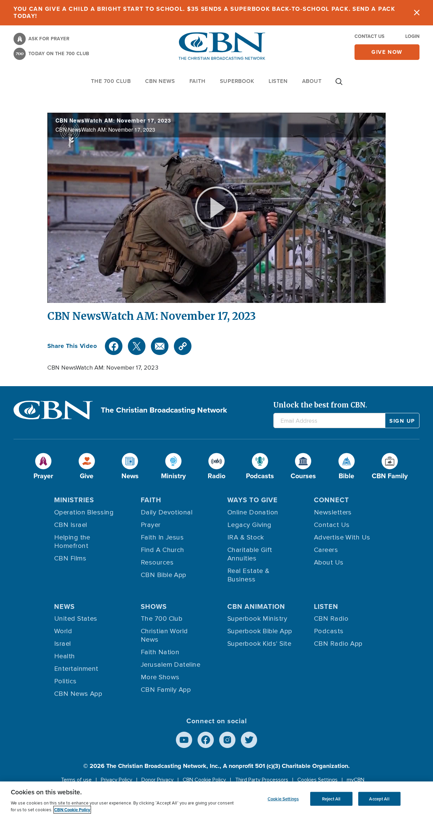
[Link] (182, 346)
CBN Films (70, 558)
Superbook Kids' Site (259, 644)
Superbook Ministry (257, 619)
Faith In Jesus (162, 537)
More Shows (160, 677)
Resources (157, 562)
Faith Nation (160, 652)
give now (387, 52)
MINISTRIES (74, 500)
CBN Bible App (163, 575)
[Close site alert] (417, 12)
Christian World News (164, 635)
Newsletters (333, 512)
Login (412, 36)
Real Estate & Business (248, 575)
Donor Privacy (157, 779)
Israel (62, 644)
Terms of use (76, 779)
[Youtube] (184, 740)
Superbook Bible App (259, 631)
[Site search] (339, 85)
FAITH (197, 81)
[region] (216, 799)
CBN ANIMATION (256, 606)
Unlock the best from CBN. (320, 405)
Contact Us (369, 36)
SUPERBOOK (237, 81)
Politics (65, 681)
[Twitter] (136, 346)
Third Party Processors (261, 779)
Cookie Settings (283, 798)
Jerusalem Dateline (170, 665)
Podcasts (329, 631)
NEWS (64, 606)
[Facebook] (113, 346)
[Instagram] (227, 740)
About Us (329, 562)
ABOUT (312, 81)
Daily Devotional (166, 512)
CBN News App (78, 694)
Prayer (151, 525)
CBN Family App (166, 690)
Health (64, 656)
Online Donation (252, 512)
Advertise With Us (342, 537)
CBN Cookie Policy (204, 779)
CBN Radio (331, 619)
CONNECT (331, 500)
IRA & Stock (245, 537)
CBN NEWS (160, 81)
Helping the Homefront (72, 541)
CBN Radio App (338, 644)
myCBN (355, 779)
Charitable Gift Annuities (249, 554)
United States (75, 619)
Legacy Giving (249, 525)
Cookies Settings (317, 779)
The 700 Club (111, 81)
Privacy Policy (116, 779)
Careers (326, 550)
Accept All (379, 798)
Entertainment (76, 669)
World (63, 631)
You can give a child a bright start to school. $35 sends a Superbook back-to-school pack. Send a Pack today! (204, 12)
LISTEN (278, 81)
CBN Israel (70, 525)
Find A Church (162, 550)
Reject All (331, 798)
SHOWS (154, 606)
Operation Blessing (84, 512)
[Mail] (159, 346)
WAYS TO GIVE (252, 500)
